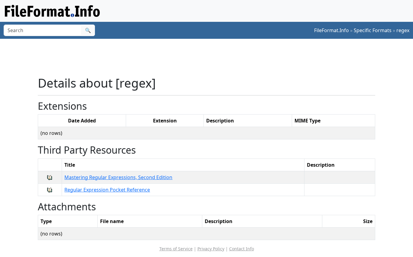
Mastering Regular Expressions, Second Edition (118, 177)
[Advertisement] (210, 57)
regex (402, 30)
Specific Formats (373, 30)
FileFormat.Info (331, 30)
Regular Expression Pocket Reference (107, 189)
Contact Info (241, 249)
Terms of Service (176, 249)
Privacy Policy (210, 249)
